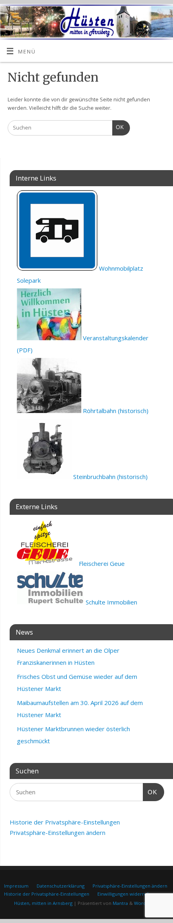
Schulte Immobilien (110, 602)
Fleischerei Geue (101, 563)
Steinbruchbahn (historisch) (110, 477)
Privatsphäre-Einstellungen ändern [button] (57, 832)
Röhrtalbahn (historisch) (114, 411)
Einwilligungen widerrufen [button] (125, 894)
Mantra (120, 903)
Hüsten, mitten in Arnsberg (43, 903)
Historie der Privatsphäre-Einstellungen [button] (65, 822)
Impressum (16, 886)
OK (118, 127)
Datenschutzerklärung (60, 886)
